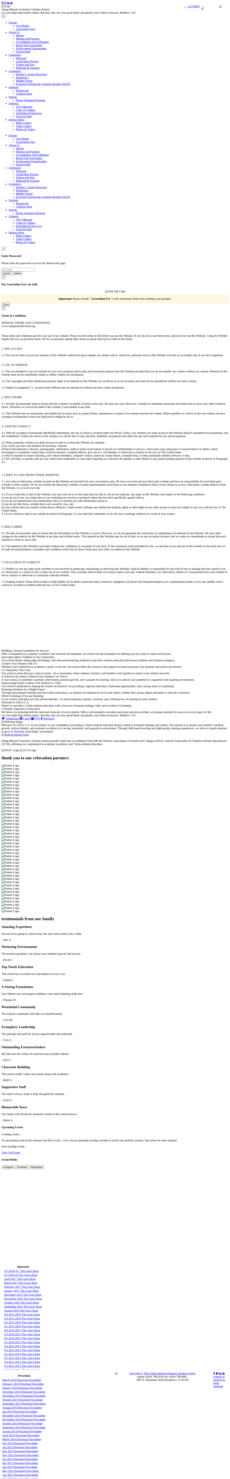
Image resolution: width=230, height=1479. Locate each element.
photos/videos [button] (16, 119)
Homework (22, 90)
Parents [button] (13, 97)
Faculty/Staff (23, 51)
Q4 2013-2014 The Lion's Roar (22, 1346)
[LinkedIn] (8, 2)
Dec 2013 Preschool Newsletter (20, 1451)
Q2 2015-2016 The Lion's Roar (22, 1322)
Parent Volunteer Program (30, 100)
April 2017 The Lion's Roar (20, 1279)
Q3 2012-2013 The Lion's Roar (22, 1366)
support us (219, 1379)
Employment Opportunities (31, 48)
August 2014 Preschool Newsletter (22, 1431)
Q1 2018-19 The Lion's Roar (20, 1275)
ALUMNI (193, 6)
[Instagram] (5, 2)
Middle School (24, 80)
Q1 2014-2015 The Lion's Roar (22, 1342)
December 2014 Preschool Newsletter (23, 1415)
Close (6, 304)
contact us (219, 1376)
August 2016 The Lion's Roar (21, 1310)
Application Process (27, 61)
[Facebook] (2, 2)
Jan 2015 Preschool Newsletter (19, 1411)
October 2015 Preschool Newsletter (22, 1399)
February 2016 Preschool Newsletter (23, 1384)
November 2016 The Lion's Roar (23, 1298)
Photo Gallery (24, 122)
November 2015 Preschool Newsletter (24, 1395)
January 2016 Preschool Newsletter (22, 1387)
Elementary (22, 77)
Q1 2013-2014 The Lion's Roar (22, 1358)
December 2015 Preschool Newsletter (23, 1391)
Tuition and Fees (25, 64)
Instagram (8, 1167)
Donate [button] (13, 22)
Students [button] (13, 87)
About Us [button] (14, 32)
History (20, 35)
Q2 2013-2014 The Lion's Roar (22, 1354)
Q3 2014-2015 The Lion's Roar (22, 1334)
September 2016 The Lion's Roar (23, 1306)
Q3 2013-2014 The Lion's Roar (22, 1350)
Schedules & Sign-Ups (29, 113)
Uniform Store (24, 93)
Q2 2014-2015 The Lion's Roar (22, 1338)
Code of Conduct (25, 109)
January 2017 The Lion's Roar (21, 1290)
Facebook (22, 1167)
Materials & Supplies (28, 67)
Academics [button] (15, 71)
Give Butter (22, 25)
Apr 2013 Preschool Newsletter (20, 1474)
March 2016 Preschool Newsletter (21, 1380)
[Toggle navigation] (185, 7)
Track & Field (24, 116)
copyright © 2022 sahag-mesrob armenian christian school (162, 1373)
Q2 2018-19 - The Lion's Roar (21, 1271)
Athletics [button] (14, 103)
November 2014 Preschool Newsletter (24, 1419)
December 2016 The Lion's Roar (23, 1294)
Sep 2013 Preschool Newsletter (20, 1463)
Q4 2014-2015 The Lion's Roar (22, 1330)
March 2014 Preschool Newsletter (21, 1439)
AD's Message (24, 106)
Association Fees (25, 29)
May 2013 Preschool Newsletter (20, 1471)
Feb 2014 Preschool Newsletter (20, 1443)
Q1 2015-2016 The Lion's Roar (22, 1326)
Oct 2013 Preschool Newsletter (20, 1459)
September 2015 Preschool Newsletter (24, 1403)
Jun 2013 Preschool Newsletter (20, 1467)
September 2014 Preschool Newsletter (24, 1427)
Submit (17, 273)
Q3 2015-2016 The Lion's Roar (22, 1318)
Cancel (6, 273)
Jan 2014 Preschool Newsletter (19, 1447)
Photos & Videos (25, 129)
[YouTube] (11, 2)
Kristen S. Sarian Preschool (31, 74)
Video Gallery (24, 126)
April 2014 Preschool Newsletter (21, 1435)
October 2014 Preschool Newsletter (22, 1423)
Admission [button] (15, 54)
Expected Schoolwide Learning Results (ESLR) (43, 84)
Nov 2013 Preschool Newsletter (20, 1455)
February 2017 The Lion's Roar (22, 1286)
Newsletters (37, 1167)
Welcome (21, 58)
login (216, 1383)
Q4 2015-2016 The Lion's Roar (22, 1314)
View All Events (10, 1152)
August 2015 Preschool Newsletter (22, 1407)
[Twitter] (217, 1373)
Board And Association (29, 45)
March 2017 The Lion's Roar (20, 1282)
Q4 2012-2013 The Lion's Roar (22, 1362)
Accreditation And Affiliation (32, 42)
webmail (218, 1386)
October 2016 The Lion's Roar (21, 1302)
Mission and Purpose (28, 38)
